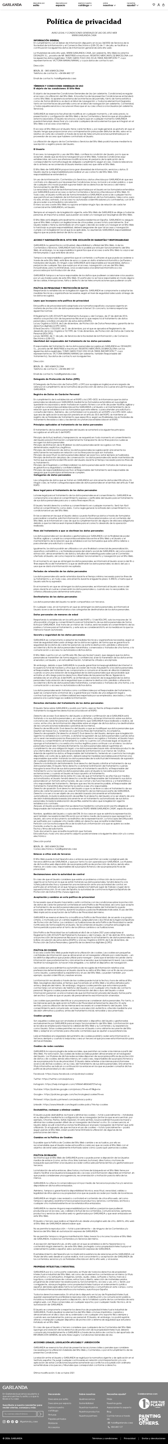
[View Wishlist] (154, 4)
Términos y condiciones (104, 1438)
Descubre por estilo (58, 1399)
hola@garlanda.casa (122, 1423)
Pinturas (52, 1415)
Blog (109, 1412)
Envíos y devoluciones (153, 1438)
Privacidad (129, 1438)
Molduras (52, 1423)
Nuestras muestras (88, 1408)
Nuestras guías (114, 1403)
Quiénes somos (87, 1399)
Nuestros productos (89, 1412)
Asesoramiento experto (119, 1408)
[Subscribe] (40, 1414)
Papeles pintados (57, 1419)
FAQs (109, 1399)
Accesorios (54, 1427)
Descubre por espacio (59, 1403)
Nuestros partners (88, 1416)
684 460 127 (117, 1427)
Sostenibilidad (86, 1403)
